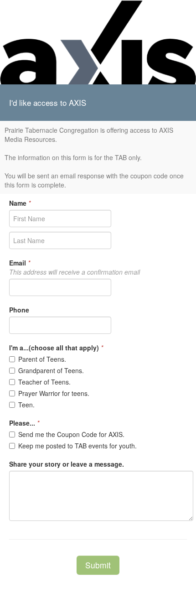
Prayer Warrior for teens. (53, 393)
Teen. (26, 404)
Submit (98, 565)
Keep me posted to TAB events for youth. (77, 445)
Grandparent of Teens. (51, 370)
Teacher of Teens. (44, 381)
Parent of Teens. (42, 359)
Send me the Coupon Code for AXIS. (71, 434)
